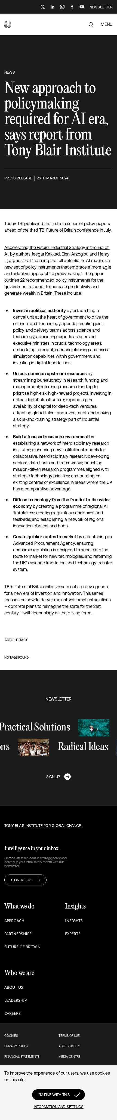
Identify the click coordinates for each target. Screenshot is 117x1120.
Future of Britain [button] (22, 946)
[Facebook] (72, 7)
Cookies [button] (11, 1036)
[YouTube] (82, 7)
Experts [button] (73, 933)
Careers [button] (12, 1013)
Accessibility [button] (69, 1046)
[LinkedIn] (52, 7)
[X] (42, 7)
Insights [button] (74, 920)
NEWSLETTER (101, 7)
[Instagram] (62, 7)
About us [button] (13, 987)
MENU (107, 24)
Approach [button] (14, 920)
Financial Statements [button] (21, 1057)
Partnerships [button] (18, 933)
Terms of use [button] (69, 1036)
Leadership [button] (15, 1000)
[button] (7, 24)
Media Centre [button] (69, 1057)
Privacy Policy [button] (16, 1046)
